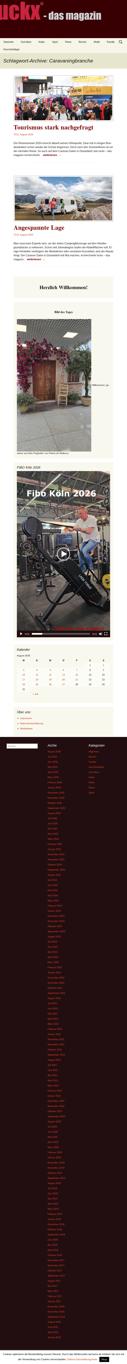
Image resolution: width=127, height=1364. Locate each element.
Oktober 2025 (55, 803)
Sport (55, 41)
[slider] (61, 634)
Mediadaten (26, 728)
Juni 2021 (53, 1070)
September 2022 (56, 993)
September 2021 (56, 1054)
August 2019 (54, 1183)
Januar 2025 (54, 849)
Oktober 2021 (55, 1049)
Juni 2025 (53, 823)
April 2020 (53, 1142)
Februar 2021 (55, 1090)
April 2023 (53, 957)
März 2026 (53, 777)
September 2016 (56, 1316)
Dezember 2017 (56, 1260)
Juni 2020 (53, 1131)
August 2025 (54, 813)
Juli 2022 (52, 1003)
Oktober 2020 (55, 1111)
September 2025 (56, 808)
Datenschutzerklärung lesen (82, 1359)
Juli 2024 (52, 880)
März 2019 (53, 1209)
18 (37, 679)
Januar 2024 (54, 910)
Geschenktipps (11, 49)
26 (50, 684)
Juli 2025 (52, 818)
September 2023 (56, 931)
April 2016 (53, 1332)
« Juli (35, 694)
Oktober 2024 (55, 864)
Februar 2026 (55, 782)
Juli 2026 (52, 756)
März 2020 (53, 1147)
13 (63, 674)
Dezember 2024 (56, 854)
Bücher (82, 41)
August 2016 (54, 1322)
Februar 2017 (55, 1296)
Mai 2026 (52, 767)
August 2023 (54, 936)
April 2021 (53, 1080)
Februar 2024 (55, 905)
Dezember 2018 (56, 1224)
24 (23, 684)
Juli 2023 (52, 941)
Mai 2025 (52, 828)
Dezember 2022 (56, 977)
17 (23, 679)
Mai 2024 (52, 890)
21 (76, 679)
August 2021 (54, 1060)
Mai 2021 (52, 1075)
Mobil (97, 41)
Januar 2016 (54, 1337)
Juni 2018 (53, 1239)
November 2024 (56, 859)
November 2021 (56, 1044)
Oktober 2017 (55, 1270)
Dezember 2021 (56, 1039)
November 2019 (56, 1167)
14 (76, 674)
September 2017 (56, 1275)
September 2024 (56, 869)
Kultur (42, 41)
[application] (63, 554)
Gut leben (26, 41)
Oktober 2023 (55, 926)
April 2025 (53, 833)
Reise (68, 41)
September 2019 (56, 1178)
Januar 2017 (54, 1301)
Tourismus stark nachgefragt (54, 127)
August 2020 (54, 1121)
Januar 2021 (54, 1095)
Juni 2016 (53, 1327)
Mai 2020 (52, 1137)
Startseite (8, 41)
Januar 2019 (54, 1219)
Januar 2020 (54, 1157)
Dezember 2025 (56, 792)
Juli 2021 (52, 1065)
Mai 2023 (52, 952)
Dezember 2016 (56, 1306)
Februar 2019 (55, 1214)
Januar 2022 (54, 1034)
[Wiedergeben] (21, 634)
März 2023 (53, 962)
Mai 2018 (52, 1244)
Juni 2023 (53, 946)
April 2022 (53, 1018)
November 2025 (56, 797)
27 (63, 684)
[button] (63, 554)
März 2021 (53, 1085)
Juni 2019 (53, 1193)
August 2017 (54, 1280)
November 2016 (56, 1311)
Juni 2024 (53, 885)
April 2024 (53, 895)
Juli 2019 (52, 1188)
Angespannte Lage (39, 227)
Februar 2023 (55, 967)
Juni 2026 (53, 761)
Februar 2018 (55, 1255)
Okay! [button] (104, 1359)
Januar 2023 (54, 972)
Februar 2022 (55, 1029)
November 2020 (56, 1106)
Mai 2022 (52, 1013)
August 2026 (54, 751)
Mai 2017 (52, 1286)
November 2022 (56, 982)
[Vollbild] (105, 634)
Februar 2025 (55, 844)
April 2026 (53, 772)
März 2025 (53, 839)
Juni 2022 (53, 1008)
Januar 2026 (54, 787)
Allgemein (94, 751)
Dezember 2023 (56, 916)
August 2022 (54, 998)
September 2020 (56, 1116)
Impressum (26, 718)
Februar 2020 (55, 1152)
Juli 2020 (52, 1126)
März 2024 (53, 900)
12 (50, 674)
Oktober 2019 (55, 1173)
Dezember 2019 (56, 1162)
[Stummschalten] (100, 634)
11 (37, 674)
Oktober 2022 (55, 988)
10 (23, 674)
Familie (111, 41)
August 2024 (54, 875)
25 (37, 684)
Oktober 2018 (55, 1229)
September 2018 (56, 1234)
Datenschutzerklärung (31, 723)
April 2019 (53, 1203)
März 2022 (53, 1024)
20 (63, 679)
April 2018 (53, 1250)
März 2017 (53, 1291)
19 (50, 679)
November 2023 (56, 921)
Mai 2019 (52, 1198)
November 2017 (56, 1265)
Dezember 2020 (56, 1101)
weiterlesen (52, 154)
